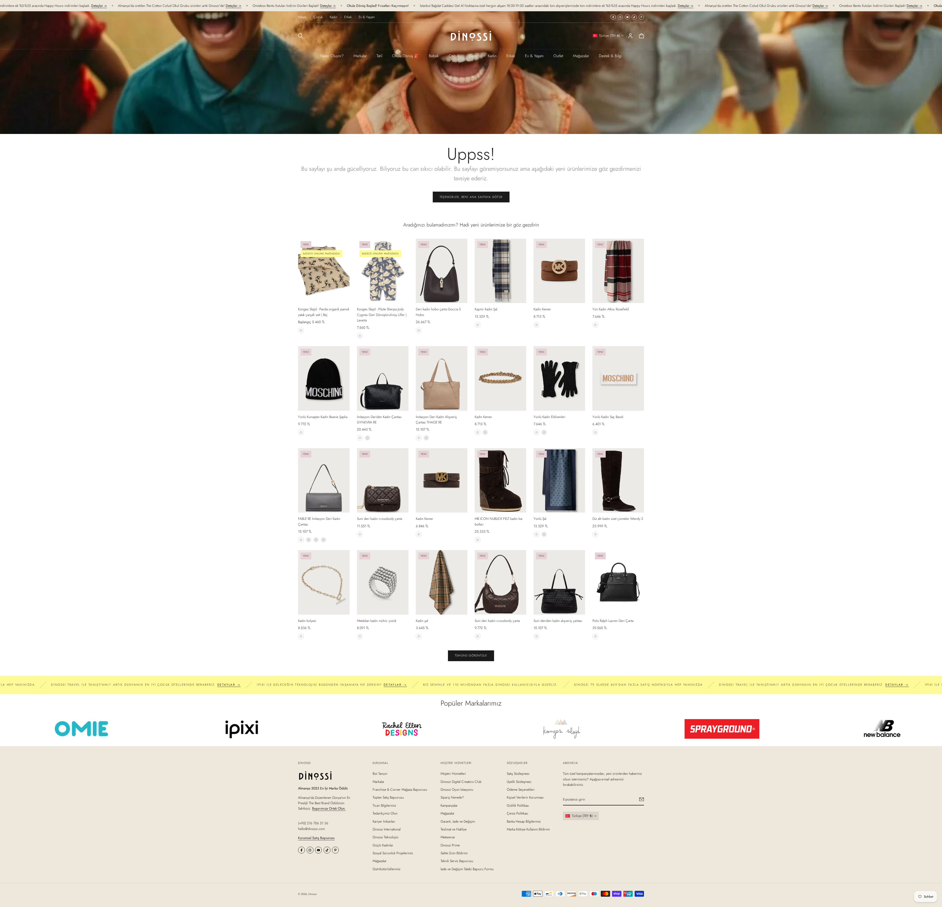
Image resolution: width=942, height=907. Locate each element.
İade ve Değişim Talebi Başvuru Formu (467, 869)
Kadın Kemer (542, 309)
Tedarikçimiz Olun (385, 813)
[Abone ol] (641, 799)
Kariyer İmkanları (384, 821)
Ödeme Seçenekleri (521, 789)
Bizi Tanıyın (380, 773)
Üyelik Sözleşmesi (519, 781)
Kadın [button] (492, 56)
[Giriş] (630, 35)
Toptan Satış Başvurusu (388, 797)
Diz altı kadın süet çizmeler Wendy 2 (617, 518)
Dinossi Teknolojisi (385, 837)
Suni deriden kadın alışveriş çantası (558, 620)
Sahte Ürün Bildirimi (454, 853)
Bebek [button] (434, 56)
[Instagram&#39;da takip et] (620, 17)
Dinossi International (387, 829)
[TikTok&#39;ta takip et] (634, 17)
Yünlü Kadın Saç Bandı (607, 416)
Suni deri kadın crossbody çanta (379, 518)
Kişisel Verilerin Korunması (525, 797)
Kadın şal (422, 620)
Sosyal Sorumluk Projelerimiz (393, 853)
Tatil (379, 56)
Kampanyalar (449, 805)
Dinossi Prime (450, 844)
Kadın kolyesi (307, 620)
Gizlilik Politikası (518, 805)
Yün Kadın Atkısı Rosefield (610, 309)
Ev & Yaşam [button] (534, 56)
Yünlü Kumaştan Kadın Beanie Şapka (322, 416)
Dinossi (312, 894)
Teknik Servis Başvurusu (457, 860)
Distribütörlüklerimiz (386, 869)
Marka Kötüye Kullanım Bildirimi (528, 829)
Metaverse (448, 837)
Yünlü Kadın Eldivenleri (549, 416)
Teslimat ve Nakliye (454, 829)
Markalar (360, 56)
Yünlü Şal (540, 518)
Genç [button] (473, 56)
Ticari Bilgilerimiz (384, 805)
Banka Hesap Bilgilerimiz (524, 821)
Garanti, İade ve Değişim (458, 821)
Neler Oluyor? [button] (332, 56)
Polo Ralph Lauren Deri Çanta (612, 620)
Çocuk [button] (454, 56)
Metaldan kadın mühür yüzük (376, 620)
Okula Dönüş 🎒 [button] (405, 56)
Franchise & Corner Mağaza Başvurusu (400, 789)
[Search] (300, 35)
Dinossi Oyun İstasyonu (457, 789)
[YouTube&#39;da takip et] (627, 17)
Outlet (558, 56)
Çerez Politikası (517, 813)
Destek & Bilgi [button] (610, 56)
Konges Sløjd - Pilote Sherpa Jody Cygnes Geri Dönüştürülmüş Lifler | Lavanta (381, 315)
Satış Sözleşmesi (518, 773)
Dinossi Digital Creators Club (461, 781)
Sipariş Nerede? (452, 797)
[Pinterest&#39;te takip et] (641, 17)
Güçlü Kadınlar (383, 844)
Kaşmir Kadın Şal (486, 309)
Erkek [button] (510, 56)
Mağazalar (581, 56)
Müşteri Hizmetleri (453, 773)
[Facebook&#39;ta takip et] (613, 17)
